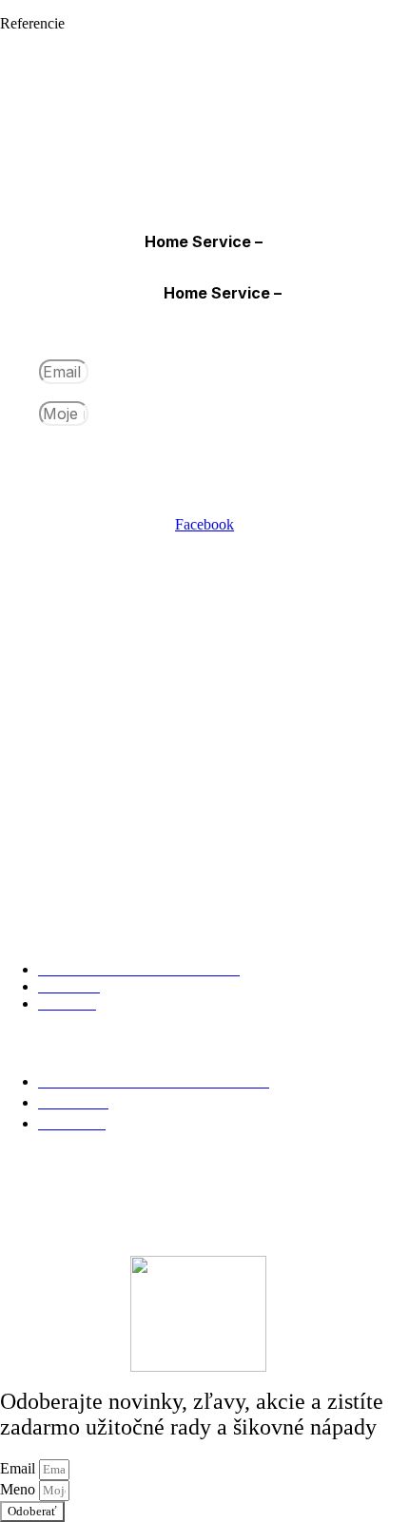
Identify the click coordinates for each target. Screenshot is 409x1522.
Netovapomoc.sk (232, 1179)
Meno (19, 414)
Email (19, 372)
